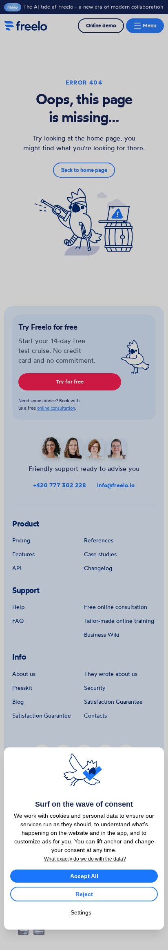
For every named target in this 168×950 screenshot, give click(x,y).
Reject (84, 894)
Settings (81, 912)
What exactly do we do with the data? (85, 859)
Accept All (84, 876)
